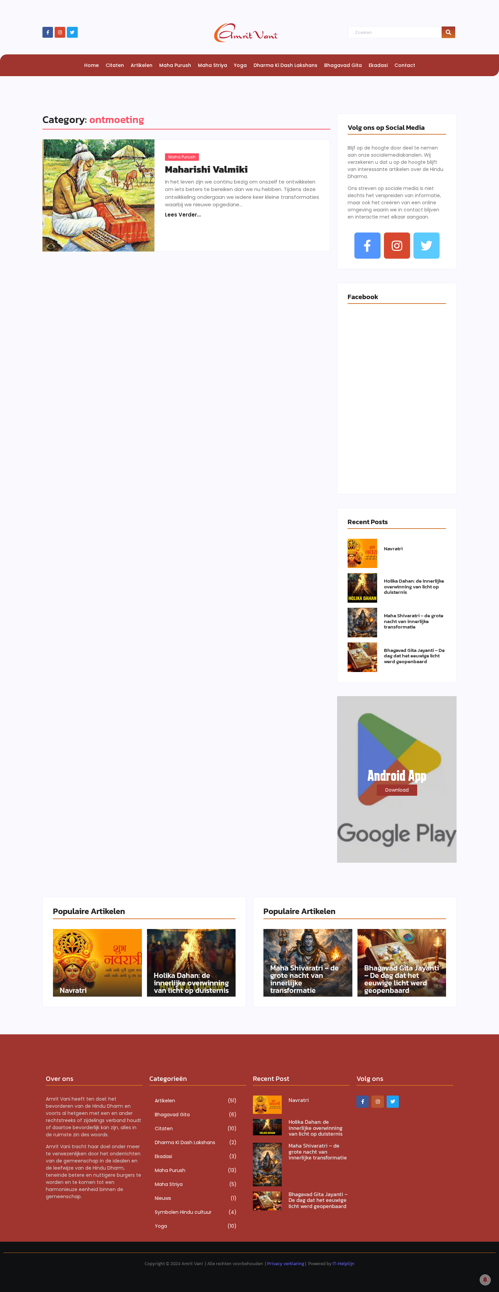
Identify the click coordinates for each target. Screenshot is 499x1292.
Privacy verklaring (285, 1263)
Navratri (393, 549)
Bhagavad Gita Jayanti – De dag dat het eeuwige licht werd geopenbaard (414, 656)
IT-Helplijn (343, 1263)
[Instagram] (60, 32)
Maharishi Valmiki (206, 169)
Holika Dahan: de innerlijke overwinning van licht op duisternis (414, 586)
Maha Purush (182, 157)
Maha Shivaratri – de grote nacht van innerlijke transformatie (413, 621)
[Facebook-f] (47, 32)
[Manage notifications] (485, 1279)
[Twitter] (72, 32)
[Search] (448, 32)
